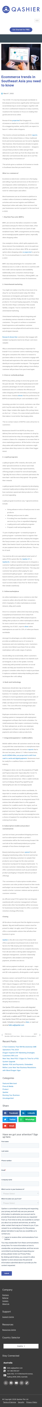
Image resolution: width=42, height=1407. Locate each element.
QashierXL (6, 562)
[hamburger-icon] (37, 20)
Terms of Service (9, 1402)
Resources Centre (9, 1330)
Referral (5, 1298)
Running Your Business (11, 1095)
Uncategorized (8, 1098)
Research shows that (10, 337)
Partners (5, 1295)
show (26, 626)
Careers (5, 1301)
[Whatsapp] (6, 1383)
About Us (5, 1304)
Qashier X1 (26, 559)
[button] (11, 1113)
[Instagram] (21, 1383)
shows (20, 395)
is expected (27, 252)
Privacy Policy (31, 1402)
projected (15, 120)
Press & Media (8, 1086)
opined (27, 852)
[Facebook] (11, 1383)
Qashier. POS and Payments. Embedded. (18, 1064)
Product (6, 1089)
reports (34, 135)
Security (21, 1402)
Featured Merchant (10, 1083)
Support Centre (8, 1317)
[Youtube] (16, 1383)
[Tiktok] (26, 1383)
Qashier (5, 940)
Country (20, 1346)
